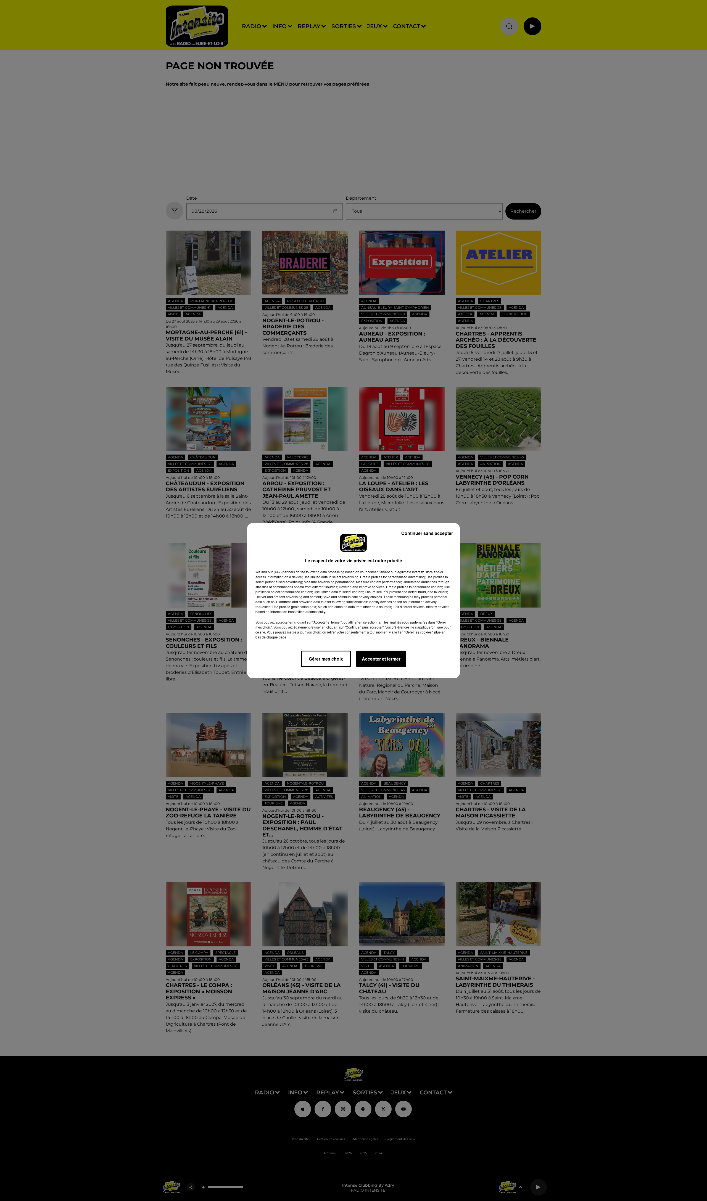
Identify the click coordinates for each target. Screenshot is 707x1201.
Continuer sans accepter (427, 533)
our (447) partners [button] (281, 571)
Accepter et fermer (381, 659)
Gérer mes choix (326, 659)
